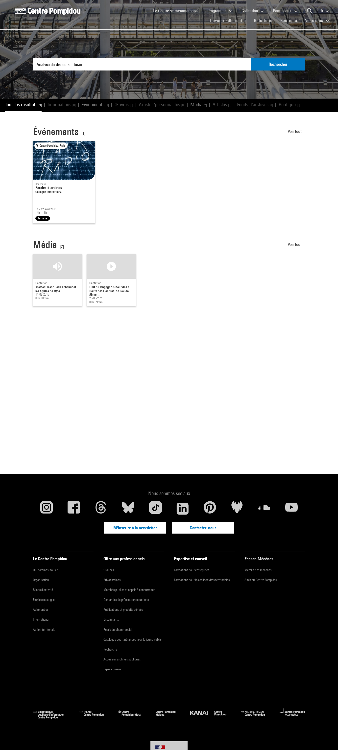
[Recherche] (310, 11)
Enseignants (111, 619)
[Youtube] (291, 508)
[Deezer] (237, 508)
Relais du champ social (117, 630)
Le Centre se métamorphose (178, 10)
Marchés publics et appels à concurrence (129, 590)
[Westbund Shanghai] (256, 717)
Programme (217, 10)
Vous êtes (314, 20)
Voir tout (295, 131)
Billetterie (263, 20)
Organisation (41, 580)
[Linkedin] (182, 508)
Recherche (110, 649)
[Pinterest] (209, 508)
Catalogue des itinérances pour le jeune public (132, 639)
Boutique (290, 20)
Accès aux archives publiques (122, 659)
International (41, 619)
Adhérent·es (40, 609)
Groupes (108, 570)
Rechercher (278, 64)
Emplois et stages (43, 600)
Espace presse (112, 669)
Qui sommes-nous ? (45, 570)
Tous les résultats (23, 104)
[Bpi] (52, 717)
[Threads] (101, 508)
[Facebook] (73, 508)
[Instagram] (46, 508)
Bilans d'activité (43, 590)
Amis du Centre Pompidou (260, 580)
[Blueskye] (128, 508)
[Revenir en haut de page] (326, 738)
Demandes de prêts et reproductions (126, 600)
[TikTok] (155, 508)
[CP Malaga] (169, 717)
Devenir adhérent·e (230, 20)
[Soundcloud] (264, 508)
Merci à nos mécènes (257, 570)
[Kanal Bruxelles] (212, 717)
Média (198, 104)
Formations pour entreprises (191, 570)
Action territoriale (44, 630)
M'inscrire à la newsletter (135, 527)
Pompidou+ (283, 10)
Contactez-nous (203, 527)
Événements (95, 104)
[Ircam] (95, 717)
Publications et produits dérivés (123, 609)
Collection (250, 10)
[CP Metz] (133, 717)
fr (322, 10)
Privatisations (112, 580)
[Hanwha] (292, 717)
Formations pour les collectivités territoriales (202, 580)
